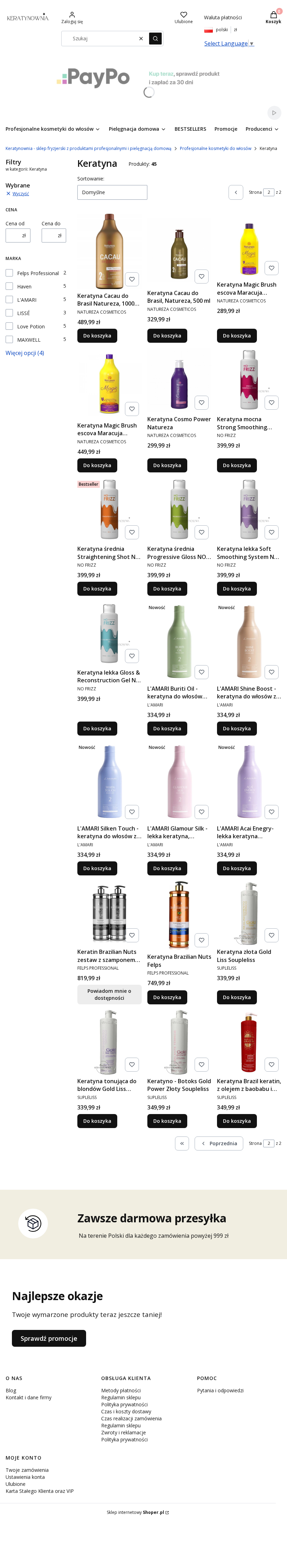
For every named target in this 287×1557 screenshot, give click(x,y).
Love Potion (31, 326)
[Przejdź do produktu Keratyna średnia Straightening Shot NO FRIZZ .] (109, 510)
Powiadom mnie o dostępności (109, 994)
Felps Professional (38, 273)
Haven (24, 286)
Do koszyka (97, 335)
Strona (255, 192)
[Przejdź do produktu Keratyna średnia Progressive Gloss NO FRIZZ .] (179, 510)
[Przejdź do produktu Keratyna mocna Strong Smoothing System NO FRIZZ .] (249, 380)
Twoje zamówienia (27, 1470)
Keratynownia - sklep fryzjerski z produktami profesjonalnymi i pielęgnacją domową (89, 148)
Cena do (51, 223)
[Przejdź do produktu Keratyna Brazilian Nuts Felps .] (179, 915)
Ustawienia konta (25, 1477)
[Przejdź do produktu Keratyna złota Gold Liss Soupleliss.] (249, 913)
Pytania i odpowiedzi (220, 1390)
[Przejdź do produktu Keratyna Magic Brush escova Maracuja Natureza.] (109, 383)
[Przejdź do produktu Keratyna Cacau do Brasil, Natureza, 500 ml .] (179, 250)
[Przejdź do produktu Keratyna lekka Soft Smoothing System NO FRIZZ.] (249, 510)
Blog (11, 1390)
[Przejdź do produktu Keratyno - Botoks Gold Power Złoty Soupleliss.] (179, 1042)
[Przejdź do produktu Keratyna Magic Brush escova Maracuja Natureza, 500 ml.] (249, 246)
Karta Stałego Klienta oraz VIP (40, 1491)
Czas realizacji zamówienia (131, 1418)
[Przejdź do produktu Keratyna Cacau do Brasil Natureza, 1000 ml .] (109, 251)
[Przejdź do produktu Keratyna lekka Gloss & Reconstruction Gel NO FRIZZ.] (109, 633)
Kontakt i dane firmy (28, 1397)
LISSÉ (23, 313)
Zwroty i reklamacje (123, 1432)
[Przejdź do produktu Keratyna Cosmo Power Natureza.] (179, 380)
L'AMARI (26, 299)
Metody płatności (121, 1390)
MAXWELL (29, 339)
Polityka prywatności (124, 1404)
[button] (155, 39)
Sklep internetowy (135, 1512)
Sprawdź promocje (49, 1338)
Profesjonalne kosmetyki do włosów (215, 148)
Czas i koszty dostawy (126, 1411)
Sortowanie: (90, 178)
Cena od (15, 223)
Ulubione (16, 1484)
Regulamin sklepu (121, 1397)
